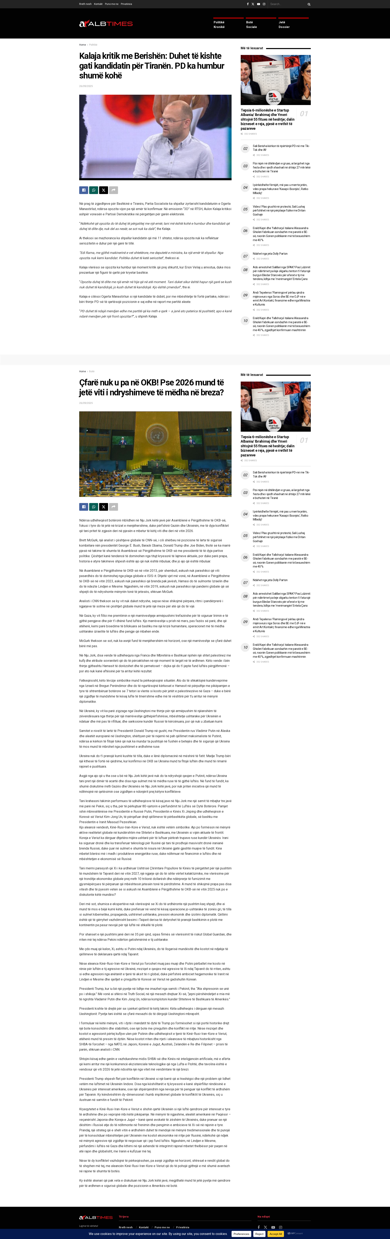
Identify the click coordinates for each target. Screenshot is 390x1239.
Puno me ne (111, 4)
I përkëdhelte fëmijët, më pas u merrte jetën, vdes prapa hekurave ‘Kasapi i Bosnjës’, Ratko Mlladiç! (280, 188)
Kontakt (98, 4)
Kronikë (219, 27)
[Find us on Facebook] (248, 4)
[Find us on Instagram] (264, 4)
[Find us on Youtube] (258, 4)
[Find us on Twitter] (252, 4)
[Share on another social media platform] (113, 190)
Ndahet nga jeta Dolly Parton (270, 253)
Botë (249, 22)
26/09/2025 (86, 86)
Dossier (284, 27)
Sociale (251, 27)
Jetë (282, 22)
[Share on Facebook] (83, 190)
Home (82, 44)
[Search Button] (308, 4)
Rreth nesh (85, 4)
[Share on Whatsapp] (93, 190)
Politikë (219, 22)
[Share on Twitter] (103, 190)
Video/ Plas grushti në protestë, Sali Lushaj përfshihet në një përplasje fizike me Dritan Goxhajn (279, 210)
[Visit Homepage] (106, 23)
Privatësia (126, 4)
